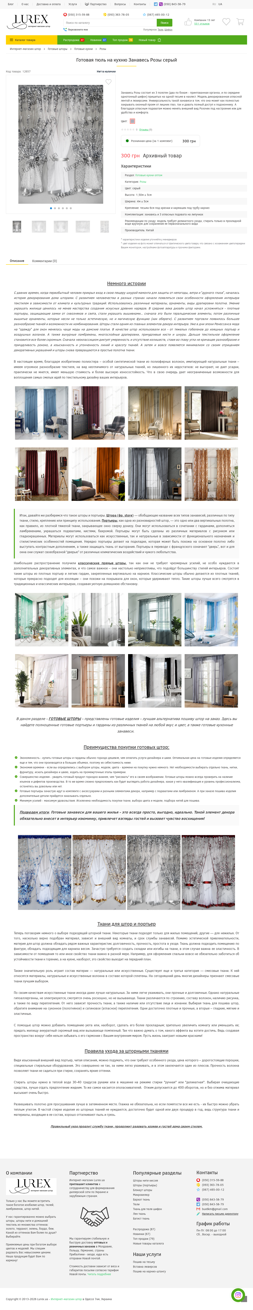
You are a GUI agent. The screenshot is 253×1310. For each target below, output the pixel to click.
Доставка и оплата (49, 4)
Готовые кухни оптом (148, 175)
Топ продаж (122, 40)
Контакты (140, 4)
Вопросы (120, 4)
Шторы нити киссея (145, 1180)
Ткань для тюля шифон (147, 1209)
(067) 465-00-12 (213, 1189)
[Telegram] (155, 4)
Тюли (160, 29)
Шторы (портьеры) (145, 1185)
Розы (143, 182)
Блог (11, 4)
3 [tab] (59, 208)
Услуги (73, 4)
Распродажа (73, 40)
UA (220, 4)
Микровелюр (141, 1195)
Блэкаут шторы (142, 1190)
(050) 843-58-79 (174, 4)
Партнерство (98, 4)
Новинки (98, 40)
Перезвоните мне (78, 29)
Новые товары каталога (148, 1243)
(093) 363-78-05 (213, 1185)
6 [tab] (71, 208)
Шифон (168, 29)
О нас (25, 4)
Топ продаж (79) (143, 1239)
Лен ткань (139, 1214)
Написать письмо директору (220, 1214)
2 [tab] (55, 208)
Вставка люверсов (145, 1266)
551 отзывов (202, 23)
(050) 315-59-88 (213, 1180)
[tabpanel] (17, 227)
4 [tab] (63, 208)
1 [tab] (51, 208)
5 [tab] (67, 208)
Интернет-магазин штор (66, 1299)
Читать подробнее (99, 1274)
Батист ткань (141, 1218)
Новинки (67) (141, 1234)
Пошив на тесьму (144, 1262)
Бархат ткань (141, 1199)
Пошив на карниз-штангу (149, 1271)
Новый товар (147, 40)
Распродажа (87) (144, 1229)
